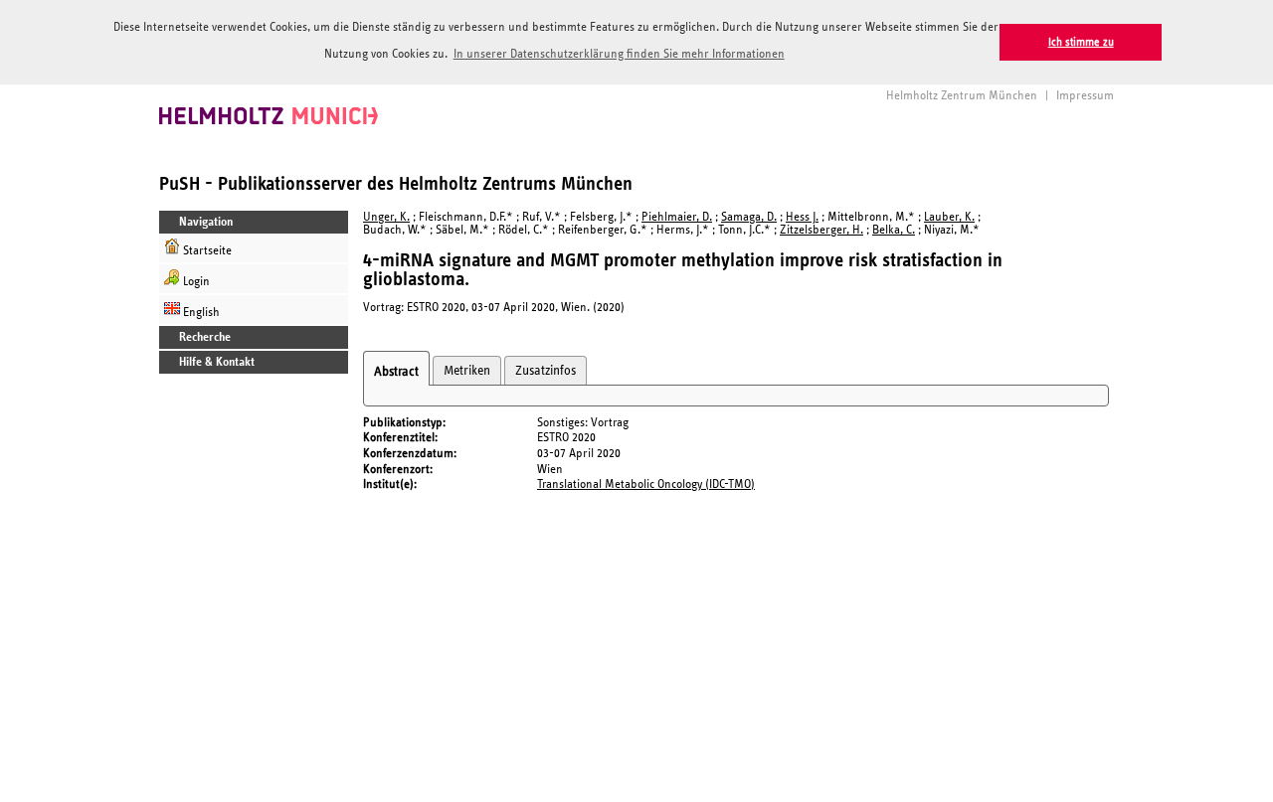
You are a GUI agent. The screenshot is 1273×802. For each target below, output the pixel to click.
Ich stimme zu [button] (1081, 42)
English (200, 312)
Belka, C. (893, 230)
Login (195, 281)
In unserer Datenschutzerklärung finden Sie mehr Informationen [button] (619, 54)
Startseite (206, 250)
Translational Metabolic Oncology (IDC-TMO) (646, 484)
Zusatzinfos (545, 371)
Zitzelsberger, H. (821, 230)
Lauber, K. (949, 217)
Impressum (1085, 95)
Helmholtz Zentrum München (961, 95)
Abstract (396, 372)
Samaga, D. (749, 217)
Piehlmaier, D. (676, 217)
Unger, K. (386, 217)
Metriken (467, 371)
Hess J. (802, 217)
